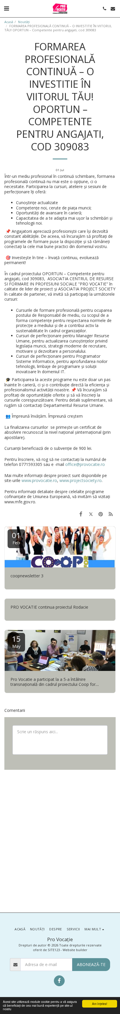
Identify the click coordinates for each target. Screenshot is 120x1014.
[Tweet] (91, 514)
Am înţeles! (99, 1003)
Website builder (75, 950)
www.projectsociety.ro (80, 480)
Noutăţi (24, 22)
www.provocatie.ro (39, 480)
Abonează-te (91, 964)
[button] (6, 8)
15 (16, 641)
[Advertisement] (60, 840)
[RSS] (111, 514)
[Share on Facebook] (81, 514)
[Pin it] (101, 514)
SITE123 (54, 950)
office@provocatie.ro (85, 464)
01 (16, 537)
